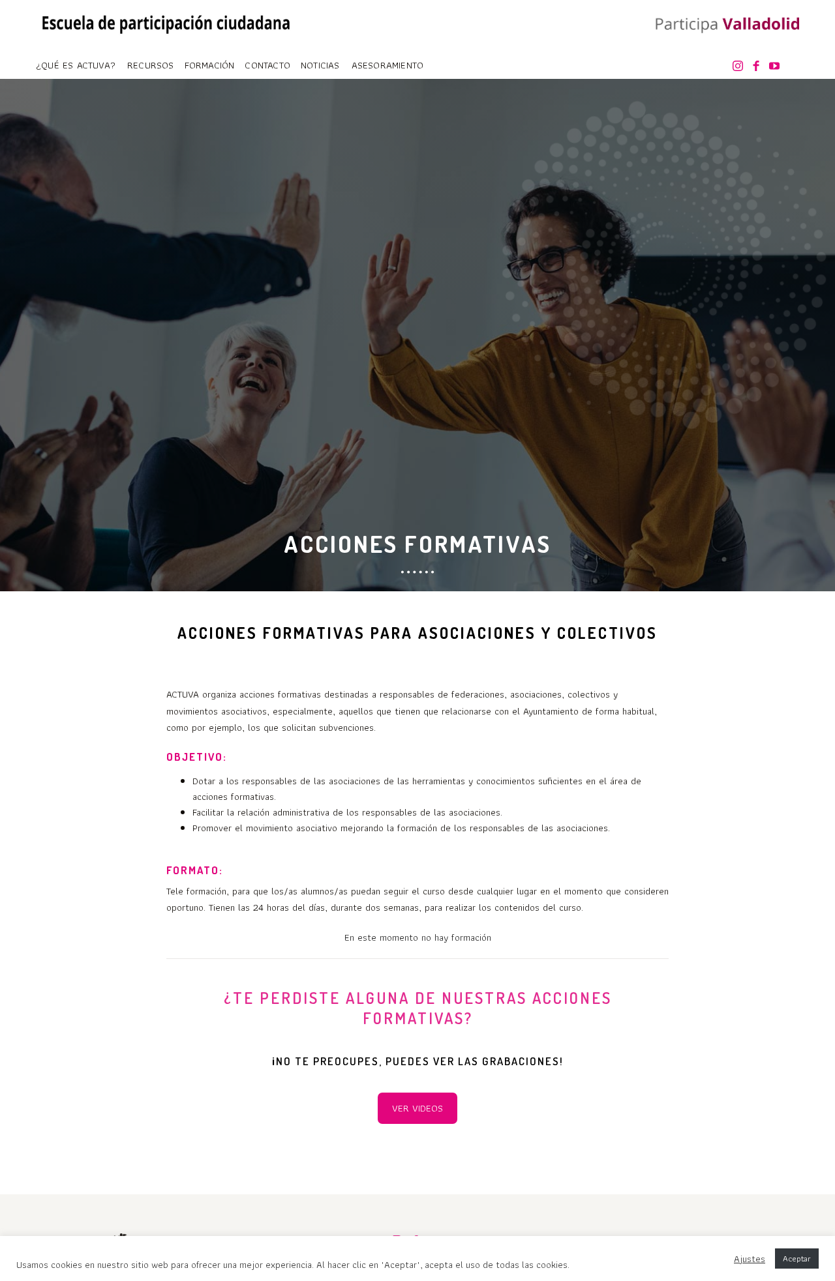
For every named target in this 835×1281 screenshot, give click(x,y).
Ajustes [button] (749, 1259)
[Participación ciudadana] (724, 25)
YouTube (777, 66)
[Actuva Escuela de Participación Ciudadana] (166, 21)
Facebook (759, 66)
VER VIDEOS (417, 1108)
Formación (210, 65)
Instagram (740, 66)
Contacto (267, 65)
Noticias (320, 65)
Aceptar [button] (797, 1258)
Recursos (150, 65)
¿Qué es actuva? (75, 65)
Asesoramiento (388, 65)
